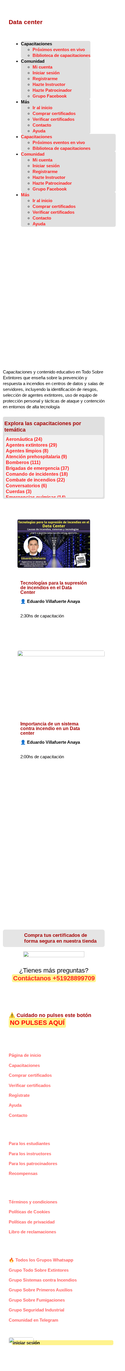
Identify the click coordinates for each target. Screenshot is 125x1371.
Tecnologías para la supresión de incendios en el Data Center (53, 588)
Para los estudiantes (29, 1143)
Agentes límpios (27, 450)
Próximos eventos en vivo (59, 49)
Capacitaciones (24, 1065)
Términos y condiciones (33, 1201)
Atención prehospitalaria (36, 456)
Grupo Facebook (50, 96)
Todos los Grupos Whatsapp (41, 1259)
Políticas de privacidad (32, 1221)
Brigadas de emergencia (37, 468)
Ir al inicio (42, 107)
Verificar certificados (53, 119)
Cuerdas (18, 491)
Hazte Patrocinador (52, 90)
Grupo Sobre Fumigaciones (37, 1300)
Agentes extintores (31, 445)
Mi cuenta (42, 66)
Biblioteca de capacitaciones (61, 55)
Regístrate (19, 1095)
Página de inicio (25, 1055)
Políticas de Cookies (29, 1211)
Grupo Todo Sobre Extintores (39, 1270)
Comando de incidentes (37, 474)
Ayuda (39, 130)
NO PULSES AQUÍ (37, 1023)
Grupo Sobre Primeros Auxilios (40, 1289)
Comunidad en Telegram (33, 1320)
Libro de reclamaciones (32, 1231)
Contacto (42, 125)
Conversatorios (26, 485)
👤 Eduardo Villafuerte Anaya (50, 601)
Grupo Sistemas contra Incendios (43, 1279)
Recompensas (23, 1173)
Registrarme (45, 78)
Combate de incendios (35, 479)
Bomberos (23, 462)
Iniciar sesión (46, 72)
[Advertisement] (62, 300)
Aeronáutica (24, 439)
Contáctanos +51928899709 (54, 978)
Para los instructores (30, 1153)
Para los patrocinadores (33, 1163)
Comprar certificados (54, 113)
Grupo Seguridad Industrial (36, 1309)
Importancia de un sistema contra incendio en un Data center (50, 728)
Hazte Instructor (49, 84)
